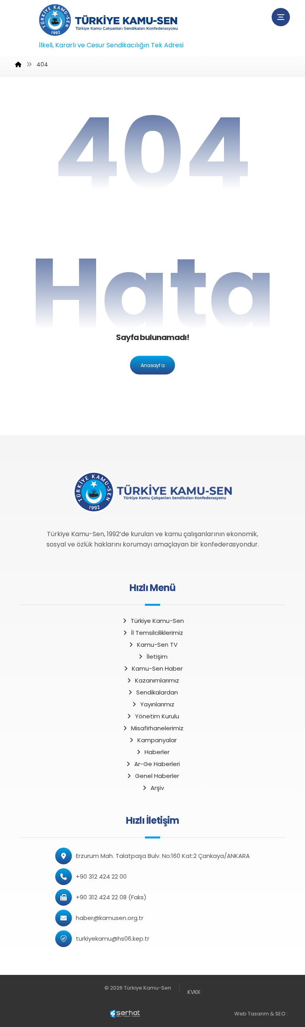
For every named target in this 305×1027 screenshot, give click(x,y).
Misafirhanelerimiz (157, 728)
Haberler (157, 752)
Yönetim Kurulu (157, 716)
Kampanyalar (157, 740)
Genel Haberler (157, 776)
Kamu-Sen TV (157, 644)
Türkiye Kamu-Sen (157, 621)
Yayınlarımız (157, 704)
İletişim (157, 656)
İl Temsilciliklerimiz (157, 632)
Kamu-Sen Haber (157, 668)
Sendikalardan (157, 692)
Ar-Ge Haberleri (157, 764)
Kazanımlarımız (157, 680)
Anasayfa (152, 365)
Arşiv (157, 788)
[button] (281, 17)
